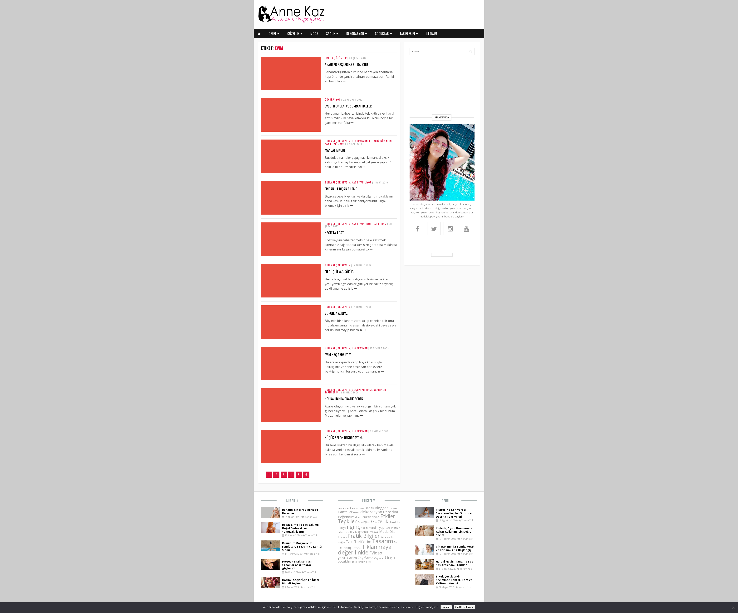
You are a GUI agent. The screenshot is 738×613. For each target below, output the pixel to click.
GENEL (273, 33)
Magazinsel (362, 532)
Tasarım (382, 541)
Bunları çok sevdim (337, 141)
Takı (349, 541)
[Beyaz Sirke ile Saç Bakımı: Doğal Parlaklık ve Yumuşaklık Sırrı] (270, 532)
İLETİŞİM (431, 33)
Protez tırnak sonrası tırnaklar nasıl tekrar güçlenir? (297, 565)
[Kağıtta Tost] (371, 249)
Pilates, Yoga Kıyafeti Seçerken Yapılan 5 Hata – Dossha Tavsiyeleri (454, 513)
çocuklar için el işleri (362, 561)
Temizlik (356, 548)
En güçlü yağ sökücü (340, 271)
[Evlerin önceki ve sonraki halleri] (352, 123)
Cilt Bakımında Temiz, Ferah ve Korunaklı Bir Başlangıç (455, 548)
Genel (446, 500)
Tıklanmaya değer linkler (364, 549)
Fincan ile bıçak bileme (341, 188)
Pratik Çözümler (336, 58)
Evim (360, 522)
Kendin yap (376, 527)
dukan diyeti (371, 517)
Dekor (356, 512)
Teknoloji (345, 548)
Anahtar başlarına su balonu (346, 64)
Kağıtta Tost (334, 232)
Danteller (345, 512)
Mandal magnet (336, 150)
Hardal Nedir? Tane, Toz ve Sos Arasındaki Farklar (454, 563)
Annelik (360, 508)
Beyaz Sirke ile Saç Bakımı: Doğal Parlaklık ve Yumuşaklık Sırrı (300, 528)
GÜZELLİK (294, 33)
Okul (393, 531)
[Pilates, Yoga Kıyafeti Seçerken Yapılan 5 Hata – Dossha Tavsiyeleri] (424, 517)
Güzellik (292, 500)
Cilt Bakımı (394, 508)
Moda (384, 531)
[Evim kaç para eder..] (382, 371)
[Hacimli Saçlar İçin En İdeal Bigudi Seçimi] (270, 587)
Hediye (342, 528)
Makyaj (374, 532)
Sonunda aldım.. (336, 313)
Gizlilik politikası (464, 607)
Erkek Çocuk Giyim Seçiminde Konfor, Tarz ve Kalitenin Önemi (454, 580)
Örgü (390, 557)
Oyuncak (342, 537)
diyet (358, 517)
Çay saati (379, 558)
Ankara (351, 508)
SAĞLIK (331, 33)
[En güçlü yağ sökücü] (355, 288)
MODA (314, 33)
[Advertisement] (442, 85)
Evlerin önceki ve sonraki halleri (348, 105)
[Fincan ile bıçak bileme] (351, 205)
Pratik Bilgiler (363, 535)
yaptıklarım (347, 557)
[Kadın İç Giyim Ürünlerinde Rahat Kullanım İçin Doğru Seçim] (424, 535)
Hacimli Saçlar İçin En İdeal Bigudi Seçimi (300, 581)
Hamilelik (394, 522)
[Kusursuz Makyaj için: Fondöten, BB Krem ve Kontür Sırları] (270, 550)
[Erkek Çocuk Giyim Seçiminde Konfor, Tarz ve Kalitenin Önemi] (424, 583)
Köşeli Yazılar (392, 528)
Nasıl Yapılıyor (334, 143)
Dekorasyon (333, 99)
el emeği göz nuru (381, 141)
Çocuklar (358, 389)
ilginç (353, 526)
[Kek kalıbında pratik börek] (361, 415)
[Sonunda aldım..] (365, 330)
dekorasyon (371, 511)
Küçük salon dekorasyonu (344, 437)
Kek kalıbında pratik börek (344, 398)
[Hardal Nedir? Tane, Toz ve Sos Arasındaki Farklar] (424, 568)
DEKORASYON (355, 33)
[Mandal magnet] (364, 167)
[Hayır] (733, 608)
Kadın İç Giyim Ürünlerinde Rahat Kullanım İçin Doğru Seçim (454, 531)
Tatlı (396, 542)
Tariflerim (379, 224)
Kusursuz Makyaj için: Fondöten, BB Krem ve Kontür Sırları (302, 546)
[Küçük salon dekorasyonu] (363, 454)
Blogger (381, 508)
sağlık (341, 542)
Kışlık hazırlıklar (346, 531)
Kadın (364, 528)
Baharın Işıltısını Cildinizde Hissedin (300, 511)
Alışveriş (342, 508)
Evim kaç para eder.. (339, 354)
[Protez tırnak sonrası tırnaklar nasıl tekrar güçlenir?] (270, 568)
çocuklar (344, 561)
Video (376, 553)
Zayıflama (365, 557)
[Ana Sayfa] (291, 22)
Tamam (446, 607)
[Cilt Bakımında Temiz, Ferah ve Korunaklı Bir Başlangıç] (424, 553)
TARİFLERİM (408, 33)
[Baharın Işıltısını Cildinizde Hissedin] (270, 517)
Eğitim (366, 522)
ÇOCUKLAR (382, 33)
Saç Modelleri (388, 536)
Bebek (369, 508)
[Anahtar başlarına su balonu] (344, 81)
